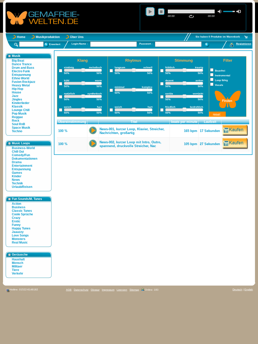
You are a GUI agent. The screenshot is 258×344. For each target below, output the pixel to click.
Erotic (16, 221)
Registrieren (243, 43)
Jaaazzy (18, 232)
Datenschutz (81, 289)
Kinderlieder (20, 103)
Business (18, 207)
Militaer (17, 266)
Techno (17, 131)
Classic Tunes (22, 211)
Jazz (15, 96)
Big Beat (18, 60)
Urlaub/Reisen (22, 187)
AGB (69, 289)
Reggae (17, 117)
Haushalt (18, 259)
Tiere (15, 270)
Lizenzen (122, 289)
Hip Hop (17, 89)
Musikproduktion (48, 37)
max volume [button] (238, 11)
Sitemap (134, 289)
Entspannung (21, 75)
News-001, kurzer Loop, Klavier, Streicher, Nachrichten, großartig (132, 131)
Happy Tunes (21, 228)
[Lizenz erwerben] (235, 135)
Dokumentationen (24, 158)
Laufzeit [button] (210, 122)
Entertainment (22, 165)
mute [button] (220, 11)
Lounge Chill (20, 110)
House (16, 92)
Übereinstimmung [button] (72, 122)
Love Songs (20, 235)
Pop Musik (19, 113)
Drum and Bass (23, 68)
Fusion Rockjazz (23, 82)
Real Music (20, 242)
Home (21, 37)
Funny (16, 225)
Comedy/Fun (21, 155)
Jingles (17, 99)
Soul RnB (18, 124)
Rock (15, 120)
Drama (17, 162)
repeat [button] (191, 16)
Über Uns (77, 37)
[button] (92, 121)
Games (17, 173)
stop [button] (161, 11)
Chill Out (18, 151)
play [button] (150, 12)
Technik (17, 183)
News (16, 180)
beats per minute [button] (184, 122)
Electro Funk (21, 71)
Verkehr (17, 273)
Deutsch (237, 289)
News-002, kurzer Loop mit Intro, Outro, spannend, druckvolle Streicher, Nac (130, 144)
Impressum (108, 289)
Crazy (16, 218)
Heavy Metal (21, 85)
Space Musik (21, 127)
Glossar (95, 289)
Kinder (16, 176)
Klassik (17, 106)
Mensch (17, 263)
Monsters (18, 239)
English (248, 289)
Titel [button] (134, 122)
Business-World (23, 148)
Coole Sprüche (22, 214)
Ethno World (20, 78)
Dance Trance (22, 64)
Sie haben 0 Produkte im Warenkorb (218, 36)
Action (16, 203)
